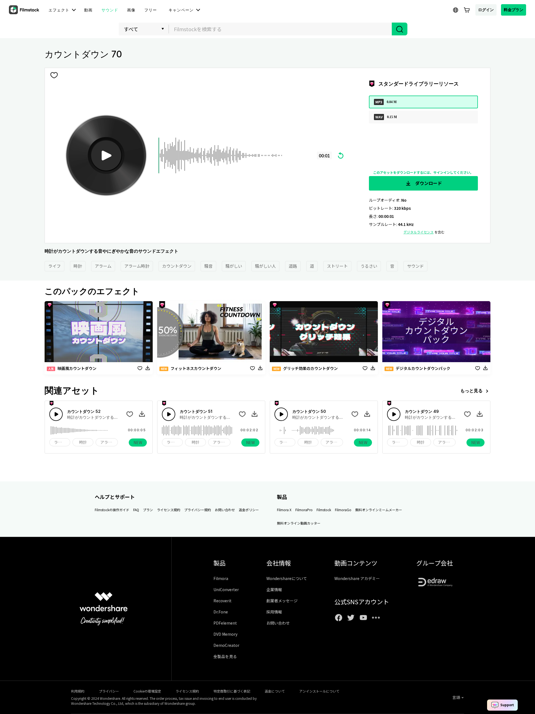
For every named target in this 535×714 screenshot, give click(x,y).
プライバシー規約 (197, 509)
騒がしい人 (265, 266)
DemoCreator (226, 645)
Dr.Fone (220, 612)
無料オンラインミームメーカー (378, 509)
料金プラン (513, 9)
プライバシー (109, 691)
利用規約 (77, 691)
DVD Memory (225, 634)
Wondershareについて (286, 578)
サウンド (415, 266)
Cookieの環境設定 (147, 691)
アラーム (103, 266)
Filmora (220, 578)
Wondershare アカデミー (357, 578)
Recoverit (222, 600)
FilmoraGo (343, 509)
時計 (78, 266)
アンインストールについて (319, 691)
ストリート (337, 266)
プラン (148, 509)
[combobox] (280, 29)
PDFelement (225, 623)
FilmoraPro (304, 509)
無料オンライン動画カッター (298, 523)
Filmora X (284, 509)
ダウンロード (428, 183)
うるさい (369, 266)
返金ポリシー (249, 509)
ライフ (54, 266)
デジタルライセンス (418, 232)
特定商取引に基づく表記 (231, 691)
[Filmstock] (24, 10)
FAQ (136, 509)
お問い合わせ (225, 509)
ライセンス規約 (168, 509)
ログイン (486, 9)
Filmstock (324, 509)
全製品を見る (225, 656)
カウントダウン (176, 266)
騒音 (208, 266)
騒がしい (233, 266)
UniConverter (226, 589)
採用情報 (274, 612)
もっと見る (471, 390)
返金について (275, 691)
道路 (293, 266)
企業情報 (274, 589)
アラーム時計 (136, 266)
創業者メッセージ (282, 600)
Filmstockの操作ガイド (112, 509)
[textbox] (280, 29)
